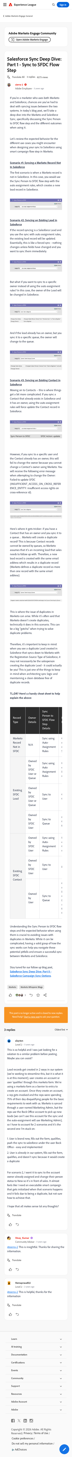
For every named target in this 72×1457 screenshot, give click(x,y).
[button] (18, 77)
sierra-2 (19, 84)
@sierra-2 (12, 1247)
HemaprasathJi (23, 1282)
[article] (36, 1133)
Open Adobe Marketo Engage (32, 39)
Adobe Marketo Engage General (19, 16)
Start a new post (32, 1016)
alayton (19, 1040)
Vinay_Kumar (22, 1237)
